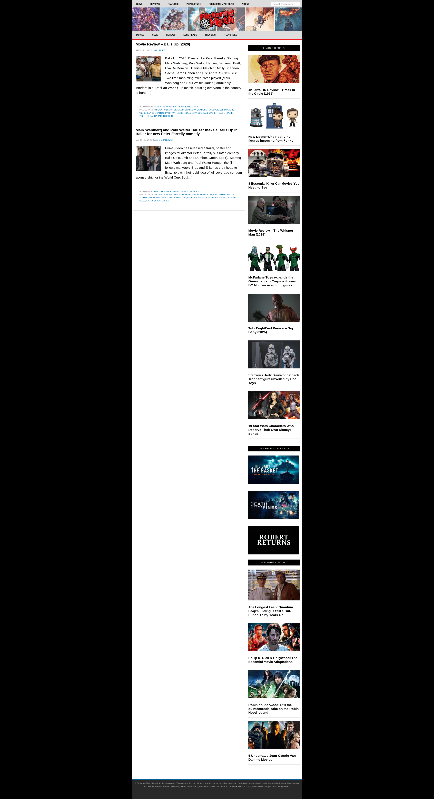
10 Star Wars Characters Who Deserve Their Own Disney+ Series (271, 429)
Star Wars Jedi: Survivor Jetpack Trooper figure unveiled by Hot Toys (273, 379)
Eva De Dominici (155, 113)
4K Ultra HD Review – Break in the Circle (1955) (271, 92)
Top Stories (179, 107)
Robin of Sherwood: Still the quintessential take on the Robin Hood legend (273, 708)
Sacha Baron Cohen (161, 116)
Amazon (158, 110)
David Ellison (220, 110)
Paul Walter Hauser (214, 113)
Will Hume (193, 107)
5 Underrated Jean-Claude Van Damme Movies (272, 757)
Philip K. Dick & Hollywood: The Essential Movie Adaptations (273, 660)
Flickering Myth (217, 19)
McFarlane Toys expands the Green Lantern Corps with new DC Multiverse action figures (272, 281)
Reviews (167, 107)
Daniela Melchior (202, 110)
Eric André (219, 194)
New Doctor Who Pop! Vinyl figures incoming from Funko (270, 138)
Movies (158, 107)
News (184, 191)
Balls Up (168, 110)
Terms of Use (226, 786)
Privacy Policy (242, 786)
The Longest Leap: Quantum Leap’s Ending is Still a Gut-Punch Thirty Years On (270, 611)
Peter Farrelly (220, 198)
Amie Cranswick (163, 191)
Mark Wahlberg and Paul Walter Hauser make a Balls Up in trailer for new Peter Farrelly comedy (187, 132)
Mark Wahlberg (174, 113)
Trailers (194, 191)
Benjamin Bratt (182, 110)
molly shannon (193, 113)
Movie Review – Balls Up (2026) (163, 44)
